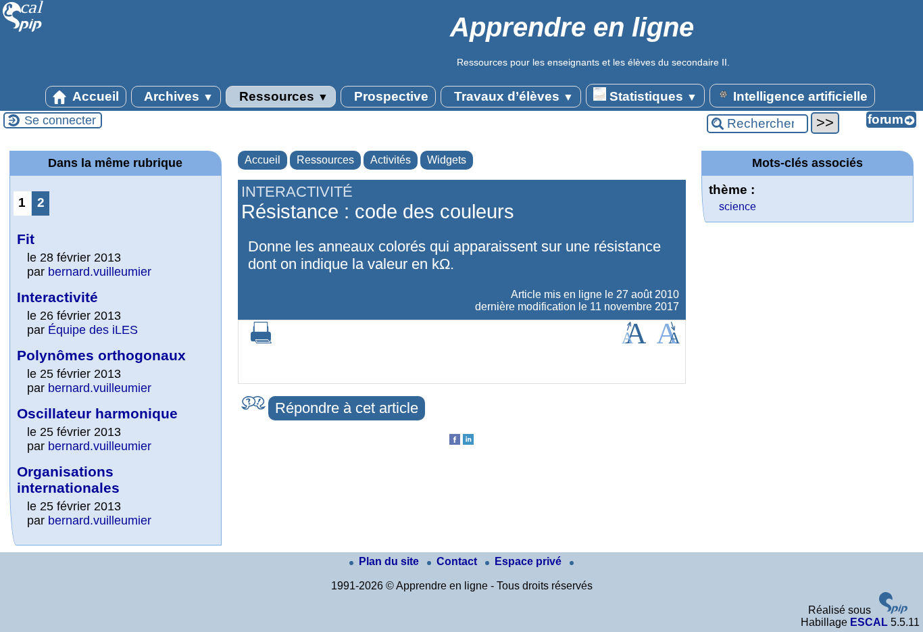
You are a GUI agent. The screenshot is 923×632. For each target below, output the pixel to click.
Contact (458, 561)
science (737, 206)
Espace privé (529, 561)
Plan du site (390, 561)
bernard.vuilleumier (99, 271)
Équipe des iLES (93, 330)
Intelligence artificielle (799, 96)
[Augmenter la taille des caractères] (634, 339)
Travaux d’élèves (512, 96)
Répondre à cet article (346, 407)
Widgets (446, 160)
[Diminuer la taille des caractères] (668, 339)
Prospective (389, 96)
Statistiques (651, 96)
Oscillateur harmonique (97, 413)
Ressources (282, 96)
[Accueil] (23, 30)
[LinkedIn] (468, 441)
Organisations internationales (68, 479)
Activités (390, 160)
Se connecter (60, 120)
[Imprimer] (261, 339)
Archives (177, 96)
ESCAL (869, 622)
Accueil (94, 96)
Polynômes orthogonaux (101, 355)
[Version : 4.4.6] (893, 610)
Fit (25, 239)
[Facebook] (454, 441)
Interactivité (57, 297)
